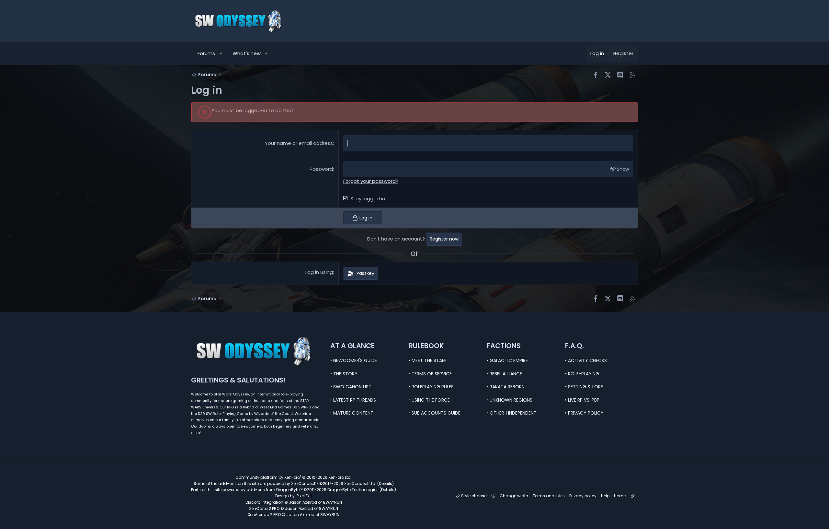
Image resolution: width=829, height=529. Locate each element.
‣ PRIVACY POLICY (584, 413)
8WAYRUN (332, 502)
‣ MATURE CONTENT (351, 413)
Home (620, 496)
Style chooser (474, 496)
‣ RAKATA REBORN (506, 386)
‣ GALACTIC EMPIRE (507, 360)
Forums (206, 53)
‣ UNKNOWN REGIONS (509, 400)
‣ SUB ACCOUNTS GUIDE (434, 413)
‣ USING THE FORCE (429, 400)
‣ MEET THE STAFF (428, 360)
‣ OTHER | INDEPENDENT (512, 413)
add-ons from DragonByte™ (274, 489)
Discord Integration (264, 502)
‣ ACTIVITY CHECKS (586, 360)
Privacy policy (582, 496)
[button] (221, 53)
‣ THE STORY (344, 373)
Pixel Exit (304, 496)
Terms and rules (549, 496)
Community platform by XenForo (293, 477)
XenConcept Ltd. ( (361, 483)
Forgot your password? (370, 181)
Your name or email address (299, 143)
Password (321, 169)
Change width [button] (514, 496)
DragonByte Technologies (353, 489)
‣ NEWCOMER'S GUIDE (353, 360)
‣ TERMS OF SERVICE (430, 373)
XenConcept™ (304, 483)
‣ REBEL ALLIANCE (504, 373)
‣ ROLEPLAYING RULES (431, 386)
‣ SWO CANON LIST (350, 386)
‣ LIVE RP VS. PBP (582, 400)
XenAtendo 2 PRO (264, 514)
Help (605, 496)
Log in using (319, 272)
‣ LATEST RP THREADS (353, 400)
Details (385, 483)
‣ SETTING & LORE (584, 386)
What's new (247, 53)
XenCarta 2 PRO (264, 508)
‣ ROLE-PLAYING (582, 373)
